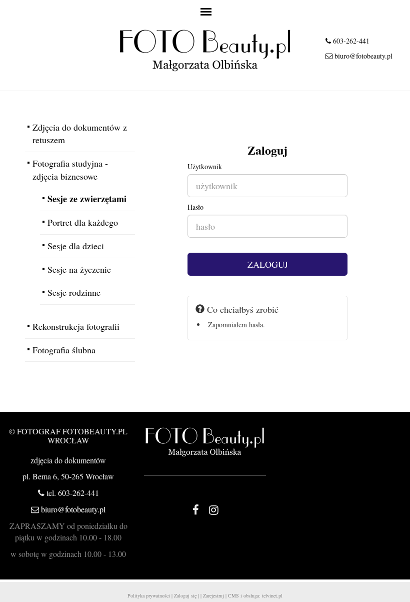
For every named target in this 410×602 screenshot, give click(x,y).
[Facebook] (196, 509)
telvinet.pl (272, 595)
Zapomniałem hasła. (236, 324)
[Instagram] (214, 509)
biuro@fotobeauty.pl (363, 56)
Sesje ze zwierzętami (87, 198)
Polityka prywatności (149, 595)
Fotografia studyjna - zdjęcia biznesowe (70, 169)
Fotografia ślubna (64, 350)
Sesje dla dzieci (76, 246)
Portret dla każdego (83, 222)
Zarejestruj (213, 595)
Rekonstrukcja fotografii (76, 326)
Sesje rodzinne (74, 292)
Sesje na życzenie (79, 269)
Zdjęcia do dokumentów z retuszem (79, 133)
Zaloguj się (185, 595)
